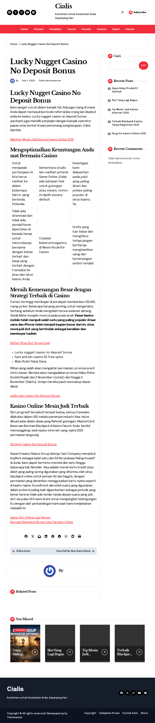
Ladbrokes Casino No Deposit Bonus (35, 396)
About (144, 713)
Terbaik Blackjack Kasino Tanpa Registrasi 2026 (127, 123)
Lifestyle (129, 29)
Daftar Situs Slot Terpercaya (30, 343)
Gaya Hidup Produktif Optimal (125, 90)
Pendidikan (55, 29)
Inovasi (72, 29)
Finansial (86, 29)
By (17, 81)
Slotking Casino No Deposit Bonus (33, 444)
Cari (117, 56)
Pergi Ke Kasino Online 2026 (129, 133)
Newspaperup (55, 713)
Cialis (63, 6)
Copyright (90, 713)
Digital (115, 29)
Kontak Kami (130, 713)
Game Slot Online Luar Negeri (30, 517)
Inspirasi (101, 29)
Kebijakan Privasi (109, 713)
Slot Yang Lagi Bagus (124, 100)
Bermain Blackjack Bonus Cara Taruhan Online (41, 522)
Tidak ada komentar (50, 81)
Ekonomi (38, 29)
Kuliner (24, 29)
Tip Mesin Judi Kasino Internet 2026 (125, 111)
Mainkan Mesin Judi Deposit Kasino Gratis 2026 (42, 139)
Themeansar (14, 717)
